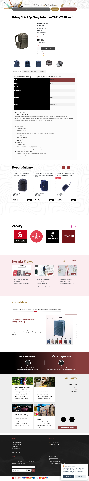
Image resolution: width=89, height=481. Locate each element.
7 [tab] (76, 337)
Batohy (45, 1)
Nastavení (80, 476)
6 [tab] (76, 335)
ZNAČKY (62, 9)
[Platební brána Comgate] (17, 478)
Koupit (48, 48)
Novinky (74, 387)
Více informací (40, 37)
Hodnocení (42, 71)
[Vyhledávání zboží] (68, 4)
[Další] (63, 419)
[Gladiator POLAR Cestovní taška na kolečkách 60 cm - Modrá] (66, 187)
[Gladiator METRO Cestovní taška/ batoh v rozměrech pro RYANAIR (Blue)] (44, 187)
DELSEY (42, 53)
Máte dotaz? (34, 71)
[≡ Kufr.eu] (45, 5)
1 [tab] (64, 261)
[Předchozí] (72, 419)
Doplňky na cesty (46, 9)
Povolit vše (68, 476)
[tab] (17, 71)
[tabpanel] (21, 277)
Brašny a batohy (39, 1)
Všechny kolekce (71, 314)
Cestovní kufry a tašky (17, 9)
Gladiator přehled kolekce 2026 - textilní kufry (49, 309)
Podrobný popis (17, 71)
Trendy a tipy (67, 9)
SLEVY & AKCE (55, 9)
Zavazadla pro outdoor (36, 9)
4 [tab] (76, 331)
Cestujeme (73, 9)
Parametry (26, 71)
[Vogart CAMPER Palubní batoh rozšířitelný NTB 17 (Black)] (22, 187)
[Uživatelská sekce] (72, 4)
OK (33, 470)
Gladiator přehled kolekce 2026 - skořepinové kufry (24, 309)
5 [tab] (76, 333)
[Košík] (75, 4)
